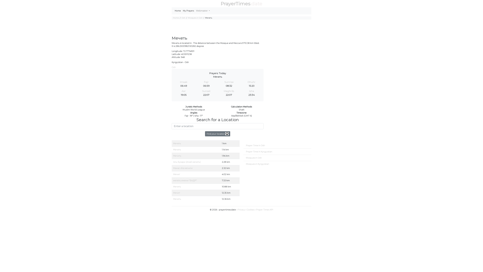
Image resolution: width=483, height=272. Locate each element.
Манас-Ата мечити (183, 168)
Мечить (177, 156)
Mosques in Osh (195, 18)
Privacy (241, 210)
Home (178, 11)
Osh (183, 18)
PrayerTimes (235, 4)
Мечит (176, 174)
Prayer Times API (264, 210)
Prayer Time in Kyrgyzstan (259, 151)
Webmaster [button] (202, 11)
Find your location (216, 134)
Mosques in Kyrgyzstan (257, 164)
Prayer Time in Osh (255, 145)
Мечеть (177, 143)
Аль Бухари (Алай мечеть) (187, 162)
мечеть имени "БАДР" (185, 180)
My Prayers (188, 11)
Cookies (250, 210)
